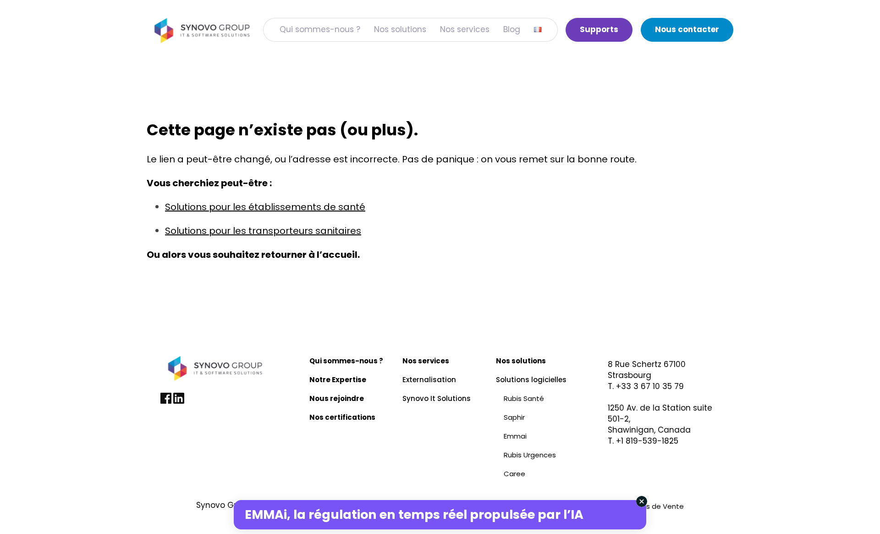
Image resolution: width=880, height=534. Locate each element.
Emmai (515, 436)
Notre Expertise (337, 379)
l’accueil (337, 254)
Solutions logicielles (531, 379)
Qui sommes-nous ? (320, 29)
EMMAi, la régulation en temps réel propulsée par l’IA (414, 514)
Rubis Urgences (530, 455)
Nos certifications (342, 417)
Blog (511, 29)
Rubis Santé (524, 398)
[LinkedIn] (178, 401)
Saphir (514, 417)
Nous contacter (687, 29)
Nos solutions (400, 29)
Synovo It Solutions (436, 398)
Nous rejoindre (336, 398)
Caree (514, 473)
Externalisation (429, 379)
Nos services (465, 29)
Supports (599, 29)
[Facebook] (166, 401)
